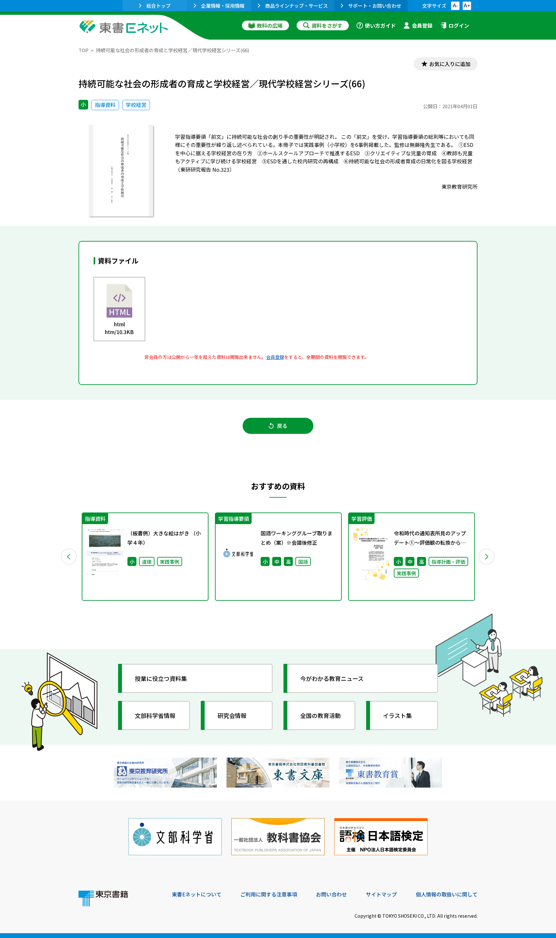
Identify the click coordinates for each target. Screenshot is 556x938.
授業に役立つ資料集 (161, 678)
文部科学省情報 (155, 715)
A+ (467, 5)
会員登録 (422, 25)
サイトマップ (381, 894)
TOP (83, 50)
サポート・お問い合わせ (374, 5)
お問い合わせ (331, 894)
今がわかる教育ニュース (332, 678)
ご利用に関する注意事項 (268, 894)
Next (486, 556)
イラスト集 (397, 715)
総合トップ (158, 5)
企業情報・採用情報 (223, 5)
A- (455, 5)
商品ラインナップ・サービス (296, 5)
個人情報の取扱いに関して (446, 894)
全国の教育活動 (320, 715)
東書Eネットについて (196, 894)
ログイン (459, 25)
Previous (69, 556)
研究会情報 (232, 715)
